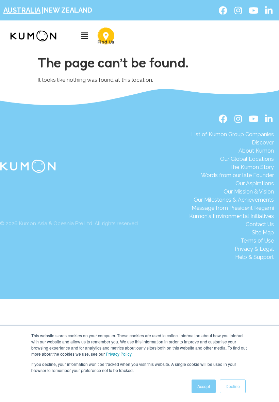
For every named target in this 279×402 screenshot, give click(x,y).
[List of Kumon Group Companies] (233, 134)
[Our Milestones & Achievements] (231, 200)
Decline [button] (233, 386)
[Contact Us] (231, 224)
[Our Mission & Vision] (233, 192)
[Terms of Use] (231, 241)
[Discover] (233, 143)
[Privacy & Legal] (231, 249)
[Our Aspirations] (233, 184)
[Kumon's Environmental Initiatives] (231, 216)
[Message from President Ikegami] (231, 208)
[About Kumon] (233, 151)
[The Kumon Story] (233, 167)
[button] (85, 36)
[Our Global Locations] (233, 159)
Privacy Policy (118, 354)
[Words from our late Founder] (233, 175)
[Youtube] (253, 10)
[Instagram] (238, 10)
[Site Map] (231, 233)
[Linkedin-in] (269, 10)
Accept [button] (203, 386)
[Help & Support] (231, 257)
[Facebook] (223, 10)
